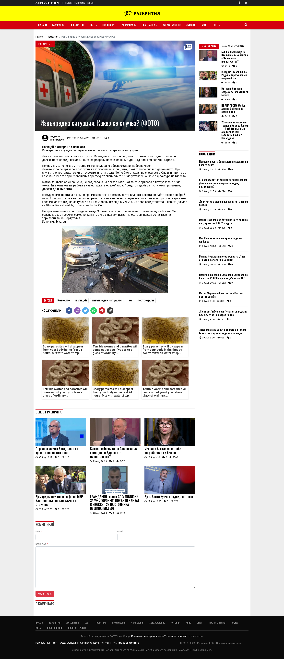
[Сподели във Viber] (77, 310)
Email (120, 531)
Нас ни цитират (217, 622)
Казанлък (64, 300)
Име (39, 531)
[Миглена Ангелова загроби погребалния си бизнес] (169, 445)
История (191, 25)
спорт (200, 622)
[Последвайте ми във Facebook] (239, 3)
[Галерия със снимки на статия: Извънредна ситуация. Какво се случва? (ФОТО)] (115, 85)
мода (38, 627)
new (129, 300)
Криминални (129, 25)
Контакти (52, 643)
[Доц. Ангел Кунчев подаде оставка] (169, 493)
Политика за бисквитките (125, 643)
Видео (235, 622)
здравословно (172, 25)
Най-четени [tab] (209, 46)
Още (215, 25)
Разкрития (58, 25)
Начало (68, 2)
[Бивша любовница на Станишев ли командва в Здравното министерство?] (115, 445)
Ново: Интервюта (77, 627)
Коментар (42, 544)
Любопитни (77, 25)
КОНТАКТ (91, 2)
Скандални (148, 25)
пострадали (146, 300)
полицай (81, 300)
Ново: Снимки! (54, 627)
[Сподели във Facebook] (69, 310)
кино (204, 25)
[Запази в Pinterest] (102, 310)
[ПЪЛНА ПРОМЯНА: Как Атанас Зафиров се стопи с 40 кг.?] (208, 113)
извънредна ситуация (107, 300)
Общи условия (68, 643)
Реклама (40, 643)
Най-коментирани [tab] (233, 46)
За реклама (79, 2)
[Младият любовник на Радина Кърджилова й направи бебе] (208, 79)
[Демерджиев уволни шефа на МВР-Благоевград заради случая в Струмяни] (61, 493)
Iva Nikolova (57, 139)
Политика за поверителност (146, 636)
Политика (108, 25)
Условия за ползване (176, 636)
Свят (92, 25)
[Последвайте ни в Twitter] (246, 3)
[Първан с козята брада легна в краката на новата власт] (61, 445)
